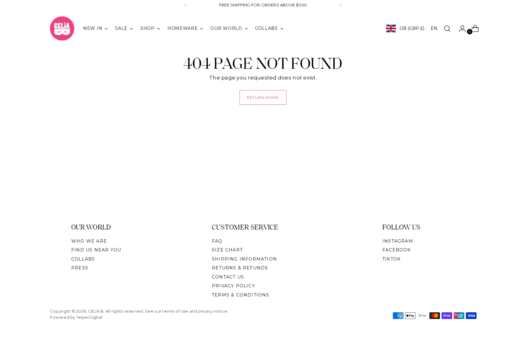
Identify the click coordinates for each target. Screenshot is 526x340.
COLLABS (83, 259)
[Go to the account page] (460, 29)
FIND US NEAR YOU (96, 250)
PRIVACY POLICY (233, 286)
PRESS (79, 268)
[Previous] (185, 5)
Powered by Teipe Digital (76, 317)
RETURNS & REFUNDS (240, 268)
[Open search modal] (447, 29)
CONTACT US (228, 277)
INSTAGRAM (397, 241)
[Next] (340, 5)
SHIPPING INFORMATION (244, 259)
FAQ (217, 241)
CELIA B (96, 311)
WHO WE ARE (89, 241)
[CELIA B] (62, 28)
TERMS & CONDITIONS (240, 295)
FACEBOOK (396, 250)
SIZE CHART (227, 250)
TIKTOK (391, 259)
